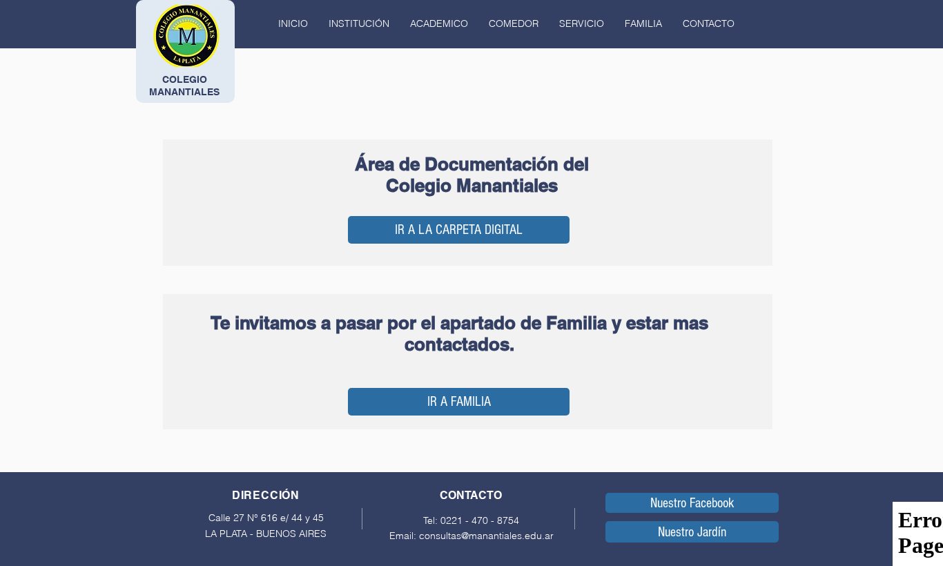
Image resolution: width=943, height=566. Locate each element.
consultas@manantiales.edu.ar (486, 535)
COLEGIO (184, 79)
